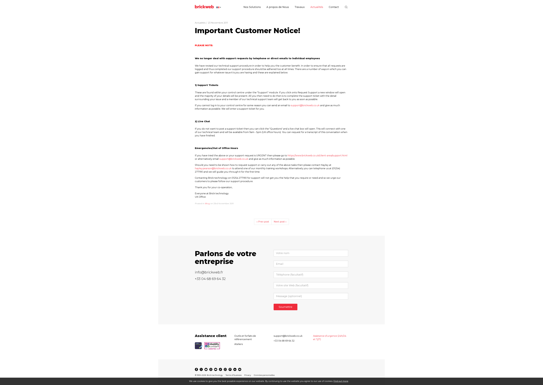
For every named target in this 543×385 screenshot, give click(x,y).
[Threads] (210, 369)
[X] (201, 369)
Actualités (200, 22)
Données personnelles (264, 375)
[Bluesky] (206, 369)
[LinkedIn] (234, 369)
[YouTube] (215, 369)
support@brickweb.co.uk (305, 105)
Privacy (247, 375)
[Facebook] (196, 369)
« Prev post (263, 221)
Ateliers (238, 344)
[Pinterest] (230, 369)
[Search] (346, 7)
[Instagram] (225, 369)
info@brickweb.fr (209, 272)
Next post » (280, 221)
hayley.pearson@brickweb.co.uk (213, 168)
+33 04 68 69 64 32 (210, 279)
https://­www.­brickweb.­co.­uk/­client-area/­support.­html (317, 155)
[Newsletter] (239, 369)
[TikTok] (220, 369)
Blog (207, 203)
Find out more (340, 381)
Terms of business (234, 375)
